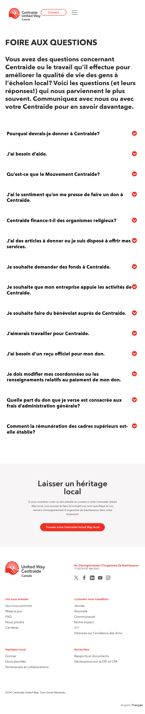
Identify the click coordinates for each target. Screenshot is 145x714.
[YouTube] (100, 578)
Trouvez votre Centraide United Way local (72, 527)
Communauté (84, 616)
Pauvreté (80, 611)
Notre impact (84, 622)
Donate (53, 12)
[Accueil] (25, 14)
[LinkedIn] (92, 578)
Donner (10, 656)
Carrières (12, 627)
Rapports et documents (91, 656)
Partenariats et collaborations (27, 667)
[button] (74, 12)
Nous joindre (14, 622)
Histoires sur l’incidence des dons (98, 633)
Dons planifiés (15, 661)
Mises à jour (13, 611)
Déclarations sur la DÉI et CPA (96, 661)
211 (77, 627)
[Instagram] (108, 578)
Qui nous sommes (18, 606)
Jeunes (79, 606)
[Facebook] (84, 578)
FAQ (8, 616)
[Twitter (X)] (76, 578)
